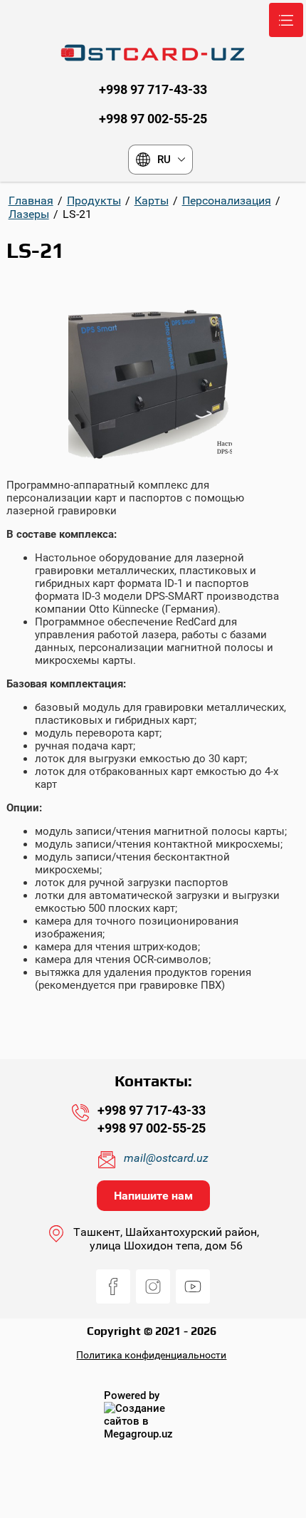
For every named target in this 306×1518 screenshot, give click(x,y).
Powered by (131, 1395)
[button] (153, 1195)
